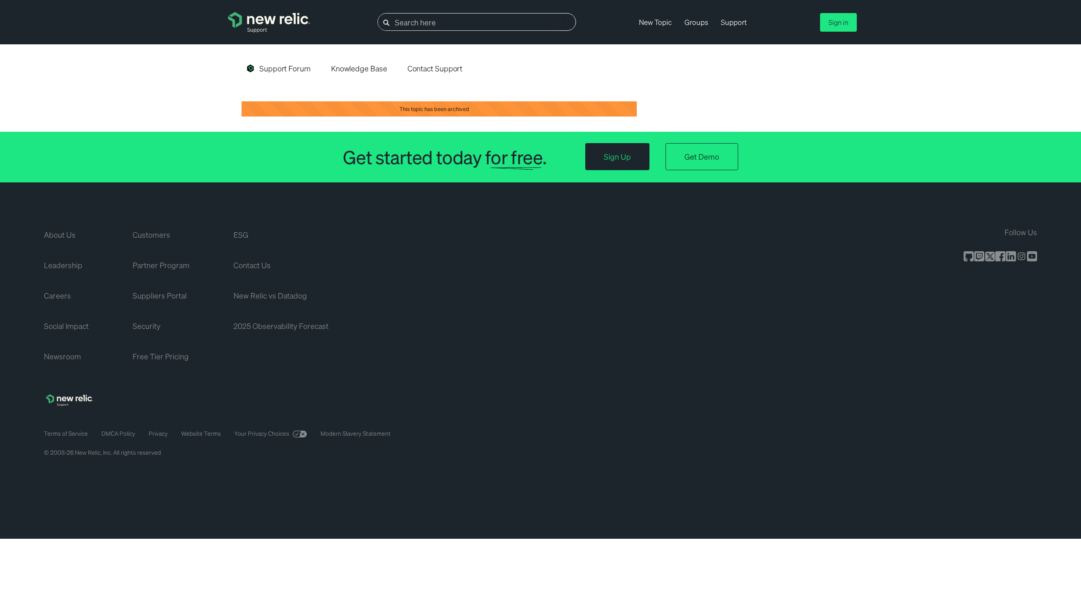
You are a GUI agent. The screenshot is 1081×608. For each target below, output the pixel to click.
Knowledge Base (359, 68)
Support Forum (285, 68)
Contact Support (435, 68)
